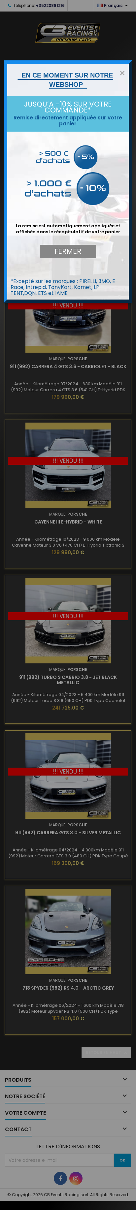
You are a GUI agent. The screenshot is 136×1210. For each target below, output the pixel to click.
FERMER (67, 251)
